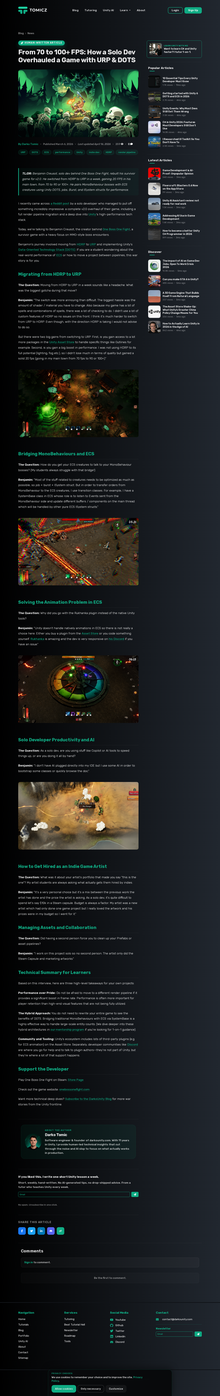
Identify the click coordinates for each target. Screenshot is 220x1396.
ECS (59, 255)
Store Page (76, 1080)
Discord (132, 1044)
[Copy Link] (60, 1231)
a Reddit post (60, 203)
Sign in (28, 1262)
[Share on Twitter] (31, 1231)
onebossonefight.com (74, 1089)
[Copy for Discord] (51, 1231)
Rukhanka (37, 639)
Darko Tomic (56, 1135)
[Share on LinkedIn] (41, 1231)
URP (93, 244)
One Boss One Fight (116, 229)
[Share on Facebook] (22, 1231)
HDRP (81, 244)
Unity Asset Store (61, 342)
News (31, 33)
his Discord (116, 639)
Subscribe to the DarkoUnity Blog (88, 1099)
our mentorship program (67, 1029)
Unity (92, 214)
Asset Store (90, 633)
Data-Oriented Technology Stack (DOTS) (46, 249)
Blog (21, 33)
